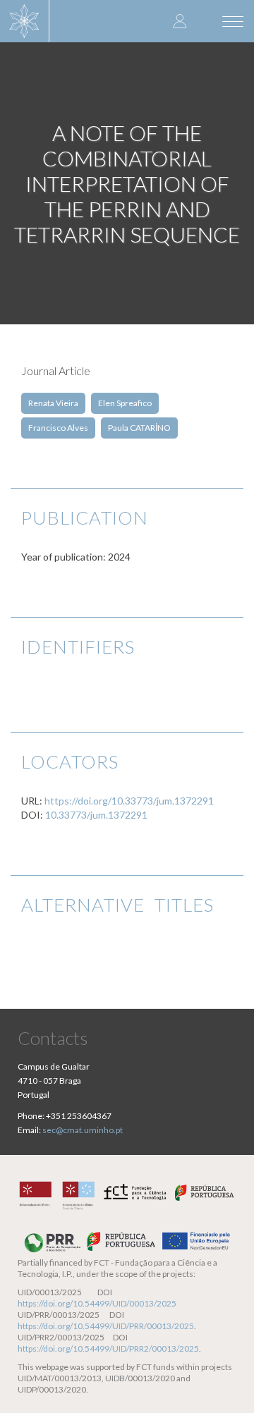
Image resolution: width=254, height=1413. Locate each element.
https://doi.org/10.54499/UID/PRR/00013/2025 (106, 1326)
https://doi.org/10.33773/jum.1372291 (129, 801)
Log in (180, 20)
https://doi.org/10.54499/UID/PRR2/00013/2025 (108, 1348)
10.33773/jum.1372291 (96, 815)
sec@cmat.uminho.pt (82, 1130)
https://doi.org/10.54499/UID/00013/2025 (97, 1303)
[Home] (24, 21)
